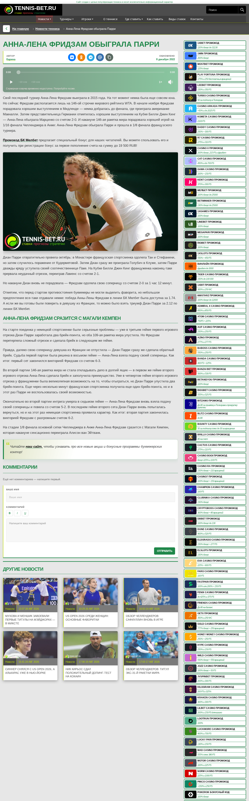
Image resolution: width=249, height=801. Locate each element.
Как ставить (155, 19)
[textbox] (90, 530)
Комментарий (15, 507)
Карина (10, 59)
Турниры (66, 19)
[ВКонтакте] (72, 57)
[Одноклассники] (81, 57)
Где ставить (133, 19)
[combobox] (222, 9)
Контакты (196, 19)
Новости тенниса (47, 28)
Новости (43, 19)
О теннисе (110, 19)
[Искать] (242, 9)
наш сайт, (34, 446)
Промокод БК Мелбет (20, 140)
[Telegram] (91, 57)
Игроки (86, 19)
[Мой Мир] (100, 57)
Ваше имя (12, 489)
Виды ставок (177, 19)
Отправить (164, 550)
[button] (109, 57)
